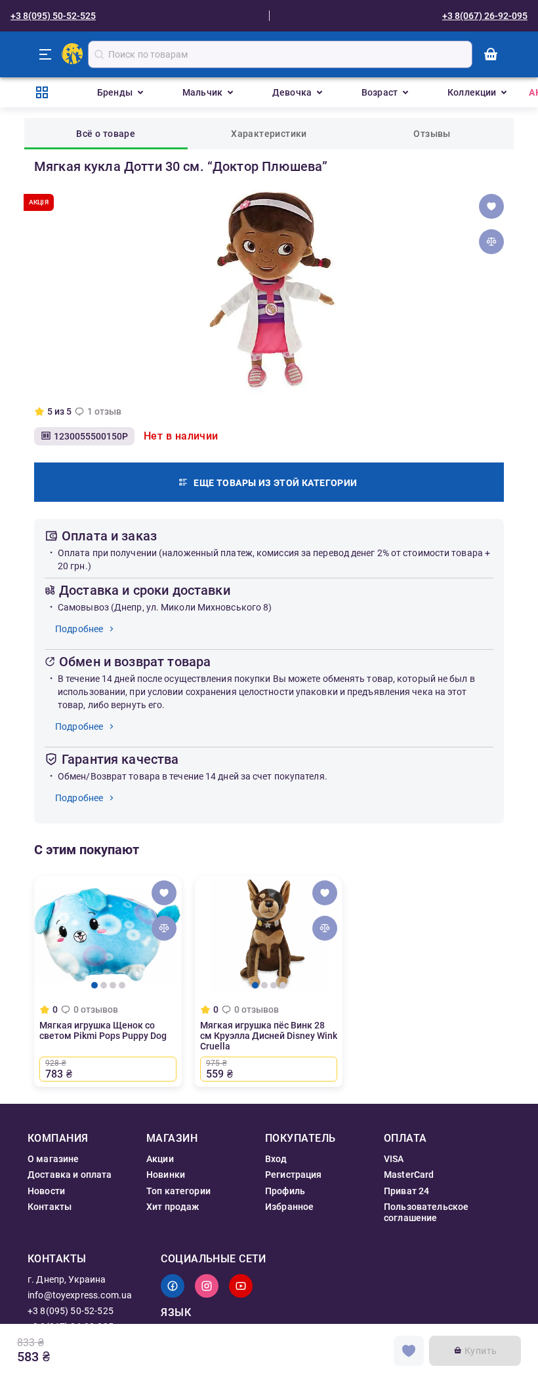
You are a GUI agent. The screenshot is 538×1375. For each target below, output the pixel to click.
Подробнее (79, 629)
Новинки (165, 1174)
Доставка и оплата (70, 1174)
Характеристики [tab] (269, 133)
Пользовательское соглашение (426, 1211)
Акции (160, 1159)
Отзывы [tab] (431, 133)
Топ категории (178, 1191)
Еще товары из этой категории (275, 483)
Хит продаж (172, 1206)
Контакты (50, 1206)
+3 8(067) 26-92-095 (485, 15)
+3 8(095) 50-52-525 (53, 15)
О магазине (53, 1159)
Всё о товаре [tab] (105, 133)
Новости (46, 1191)
